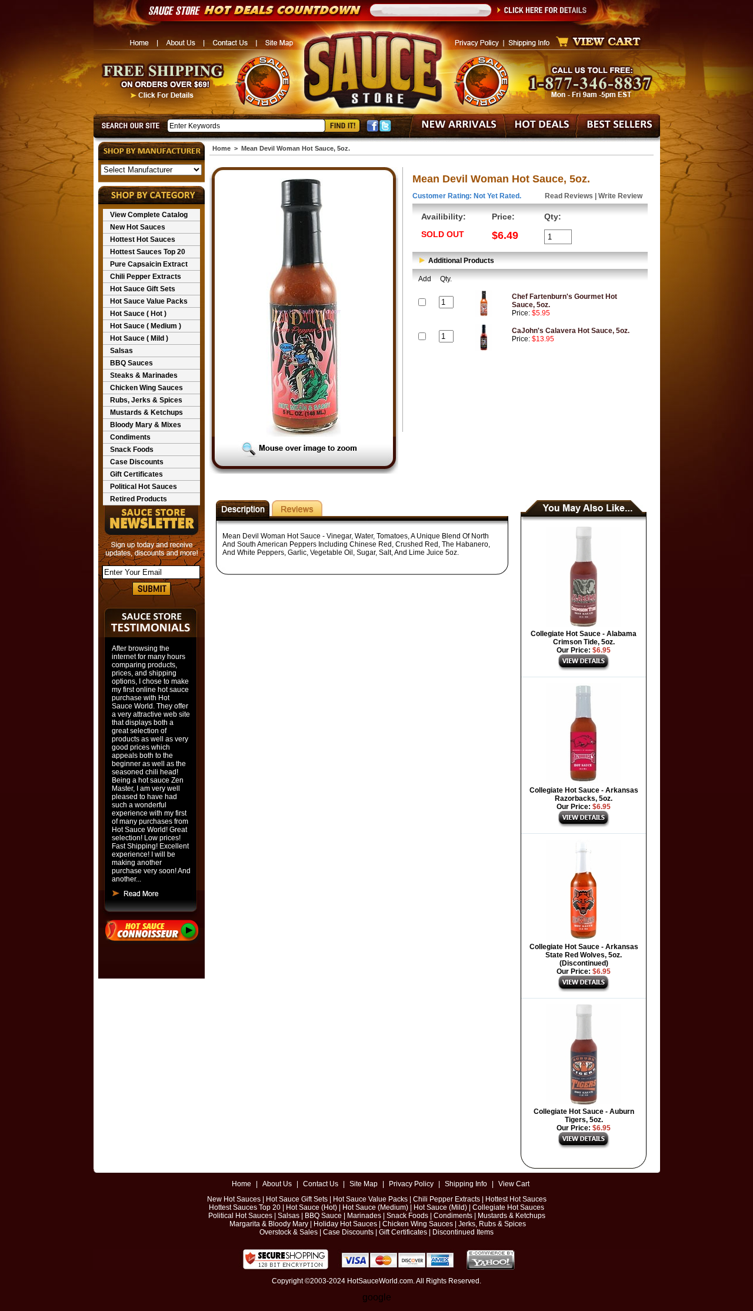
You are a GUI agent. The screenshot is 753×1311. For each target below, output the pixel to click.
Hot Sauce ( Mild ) (139, 338)
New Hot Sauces (137, 227)
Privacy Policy (411, 1184)
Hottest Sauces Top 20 (147, 252)
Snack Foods (132, 449)
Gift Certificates (136, 474)
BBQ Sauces (131, 363)
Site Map (363, 1184)
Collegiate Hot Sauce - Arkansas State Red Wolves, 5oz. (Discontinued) (583, 955)
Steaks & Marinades (144, 375)
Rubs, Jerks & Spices (146, 400)
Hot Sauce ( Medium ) (145, 326)
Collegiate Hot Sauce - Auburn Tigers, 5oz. (584, 1115)
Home (221, 148)
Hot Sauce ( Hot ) (138, 314)
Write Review (620, 196)
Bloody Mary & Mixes (145, 425)
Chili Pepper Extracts (145, 276)
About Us (277, 1184)
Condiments (130, 437)
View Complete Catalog (149, 215)
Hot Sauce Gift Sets (142, 289)
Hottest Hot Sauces (142, 239)
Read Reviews (569, 196)
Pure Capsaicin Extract (149, 264)
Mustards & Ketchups (146, 412)
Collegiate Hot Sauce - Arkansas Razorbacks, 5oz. (583, 794)
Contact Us (320, 1184)
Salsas (121, 351)
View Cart (513, 1184)
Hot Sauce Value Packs (149, 301)
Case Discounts (137, 462)
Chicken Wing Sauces (146, 388)
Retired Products (138, 499)
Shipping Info (466, 1184)
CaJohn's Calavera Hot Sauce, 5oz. (570, 331)
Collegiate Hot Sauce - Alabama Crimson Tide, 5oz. (584, 638)
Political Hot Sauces (143, 487)
